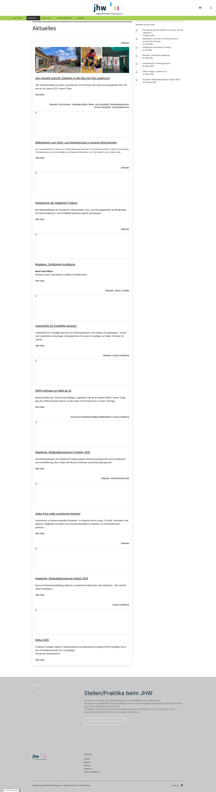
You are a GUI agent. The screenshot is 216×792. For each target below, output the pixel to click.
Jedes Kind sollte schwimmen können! (57, 513)
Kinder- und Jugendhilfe (98, 104)
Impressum (88, 769)
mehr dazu (39, 94)
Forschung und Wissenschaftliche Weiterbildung (90, 417)
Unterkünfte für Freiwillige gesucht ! (56, 325)
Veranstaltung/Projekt (120, 478)
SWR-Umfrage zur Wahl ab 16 (53, 390)
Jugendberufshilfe (79, 104)
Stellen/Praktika (64, 18)
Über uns (46, 18)
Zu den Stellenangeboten (105, 721)
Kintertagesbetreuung (119, 104)
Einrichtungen (65, 104)
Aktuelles (32, 18)
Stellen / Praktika (122, 290)
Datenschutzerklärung (92, 772)
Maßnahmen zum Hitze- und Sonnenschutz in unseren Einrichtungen (76, 142)
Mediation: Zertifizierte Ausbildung (55, 264)
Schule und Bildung (102, 107)
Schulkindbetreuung (120, 107)
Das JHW (17, 18)
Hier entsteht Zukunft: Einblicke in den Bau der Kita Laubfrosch (72, 78)
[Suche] (206, 7)
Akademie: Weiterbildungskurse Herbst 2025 (61, 578)
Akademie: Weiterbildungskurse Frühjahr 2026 (62, 452)
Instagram (200, 7)
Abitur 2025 (42, 639)
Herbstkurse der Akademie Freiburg (56, 202)
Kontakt (80, 18)
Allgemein (125, 43)
